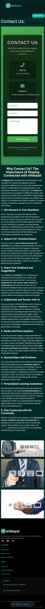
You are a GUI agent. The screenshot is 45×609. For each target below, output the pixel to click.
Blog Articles (5, 549)
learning (4, 428)
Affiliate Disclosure (7, 570)
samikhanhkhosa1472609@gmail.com (26, 95)
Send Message (22, 139)
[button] (22, 11)
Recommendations (7, 557)
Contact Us (4, 566)
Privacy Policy (22, 150)
